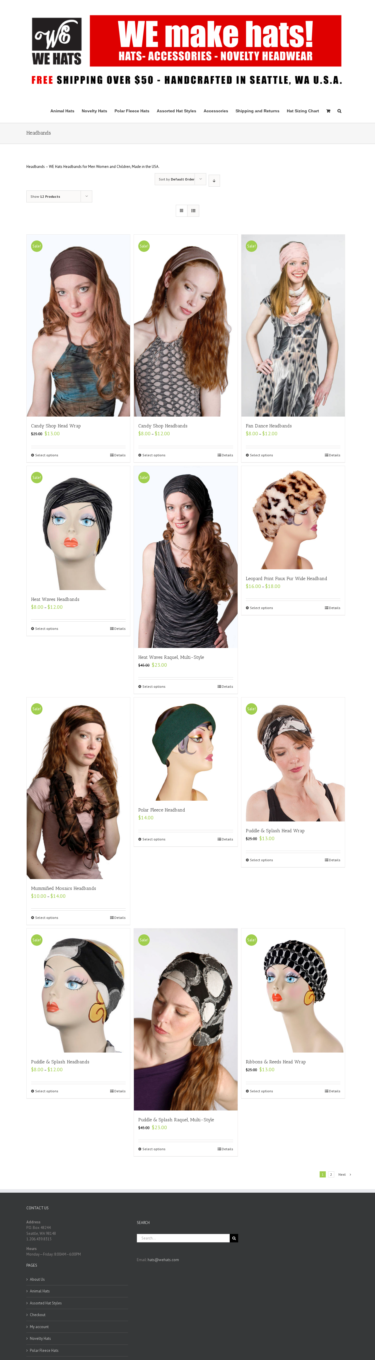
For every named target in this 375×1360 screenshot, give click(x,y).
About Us (37, 1279)
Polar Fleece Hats (44, 1350)
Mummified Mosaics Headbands (63, 888)
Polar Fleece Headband (161, 810)
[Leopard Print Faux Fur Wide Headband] (293, 517)
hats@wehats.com (163, 1259)
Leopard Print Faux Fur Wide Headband (286, 578)
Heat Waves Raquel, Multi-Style (171, 657)
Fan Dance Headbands (269, 426)
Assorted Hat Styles (46, 1303)
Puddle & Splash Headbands (60, 1062)
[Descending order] (214, 181)
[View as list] (193, 210)
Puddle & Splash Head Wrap (275, 830)
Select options (46, 455)
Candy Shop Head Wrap (56, 426)
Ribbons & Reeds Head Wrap (276, 1062)
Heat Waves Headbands (55, 599)
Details (120, 455)
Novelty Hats (40, 1338)
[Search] (339, 110)
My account (39, 1326)
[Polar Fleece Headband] (185, 749)
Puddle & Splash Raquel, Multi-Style (176, 1119)
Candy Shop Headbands (163, 426)
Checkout (37, 1314)
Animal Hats (40, 1291)
